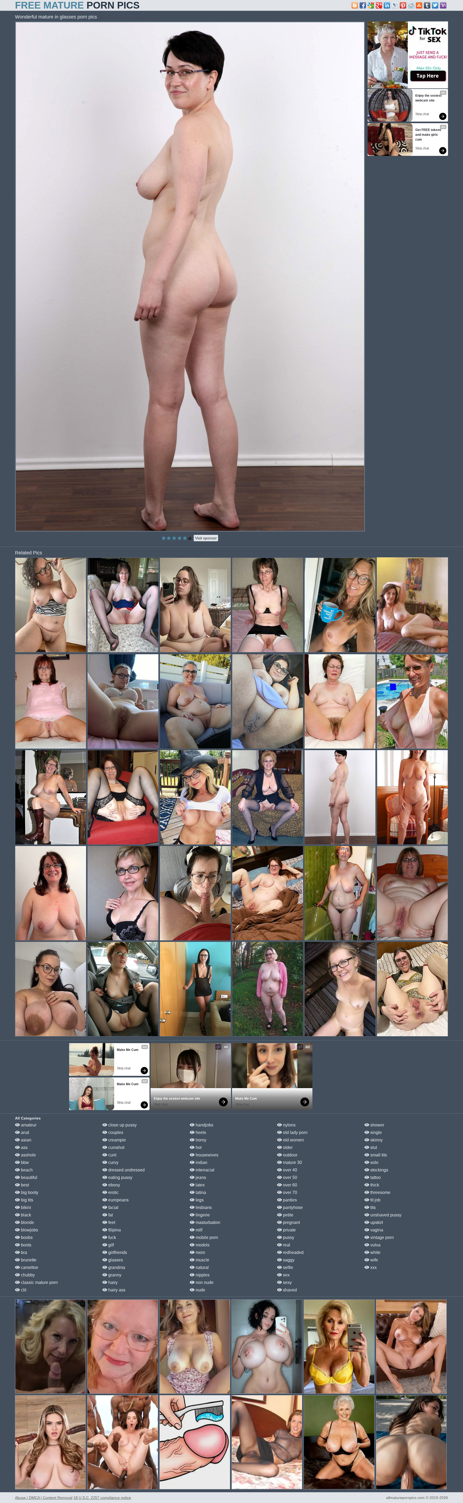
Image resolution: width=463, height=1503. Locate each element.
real (286, 1245)
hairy (112, 1282)
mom (200, 1252)
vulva (374, 1245)
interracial (204, 1170)
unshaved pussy (385, 1215)
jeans (200, 1177)
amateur (28, 1125)
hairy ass (116, 1290)
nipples (202, 1275)
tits (372, 1207)
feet (111, 1222)
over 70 (289, 1192)
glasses (115, 1260)
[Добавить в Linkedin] (387, 5)
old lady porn (295, 1132)
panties (289, 1200)
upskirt (376, 1222)
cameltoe (29, 1267)
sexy (287, 1282)
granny (114, 1275)
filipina (114, 1230)
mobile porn (206, 1237)
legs (199, 1200)
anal (24, 1132)
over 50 (289, 1177)
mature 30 (292, 1162)
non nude (204, 1282)
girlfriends (117, 1252)
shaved (289, 1290)
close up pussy (122, 1125)
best (24, 1185)
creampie (116, 1140)
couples (115, 1132)
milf (198, 1230)
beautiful (28, 1177)
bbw (24, 1162)
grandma (116, 1267)
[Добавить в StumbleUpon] (419, 5)
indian (201, 1162)
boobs (26, 1237)
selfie (287, 1267)
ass (24, 1147)
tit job (374, 1200)
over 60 (289, 1185)
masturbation (207, 1222)
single (375, 1132)
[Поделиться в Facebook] (363, 5)
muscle (202, 1260)
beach (26, 1170)
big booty (29, 1192)
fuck (111, 1237)
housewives (206, 1155)
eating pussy (119, 1177)
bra (23, 1252)
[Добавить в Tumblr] (427, 5)
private (289, 1230)
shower (376, 1125)
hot (198, 1147)
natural (202, 1267)
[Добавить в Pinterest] (403, 5)
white (374, 1252)
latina (200, 1192)
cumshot (115, 1147)
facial (112, 1207)
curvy (112, 1162)
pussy (288, 1237)
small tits (378, 1155)
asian (25, 1140)
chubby (27, 1275)
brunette (28, 1260)
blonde (27, 1222)
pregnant (291, 1222)
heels (200, 1132)
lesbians (203, 1207)
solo (373, 1162)
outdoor (289, 1155)
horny (200, 1140)
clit (23, 1290)
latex (200, 1185)
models (202, 1245)
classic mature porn (39, 1282)
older (287, 1147)
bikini (25, 1207)
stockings (378, 1170)
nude (200, 1290)
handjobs (204, 1125)
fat (110, 1215)
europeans (118, 1200)
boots (25, 1245)
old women (293, 1140)
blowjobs (29, 1230)
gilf (110, 1245)
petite (287, 1215)
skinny (376, 1140)
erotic (113, 1192)
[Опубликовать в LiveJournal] (395, 5)
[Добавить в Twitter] (435, 5)
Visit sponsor (206, 538)
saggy (288, 1260)
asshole (28, 1155)
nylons (289, 1125)
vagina (376, 1230)
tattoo (375, 1177)
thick (374, 1185)
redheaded (293, 1252)
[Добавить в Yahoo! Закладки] (443, 5)
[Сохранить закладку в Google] (371, 5)
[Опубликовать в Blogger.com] (355, 5)
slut (373, 1147)
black (25, 1215)
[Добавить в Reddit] (411, 5)
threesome (379, 1192)
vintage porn (381, 1237)
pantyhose (292, 1207)
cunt (111, 1155)
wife (373, 1260)
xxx (373, 1267)
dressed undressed (126, 1170)
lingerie (202, 1215)
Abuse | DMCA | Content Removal (43, 1498)
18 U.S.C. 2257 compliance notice (102, 1498)
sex (286, 1275)
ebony (113, 1185)
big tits (26, 1200)
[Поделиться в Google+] (379, 5)
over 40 (289, 1170)
